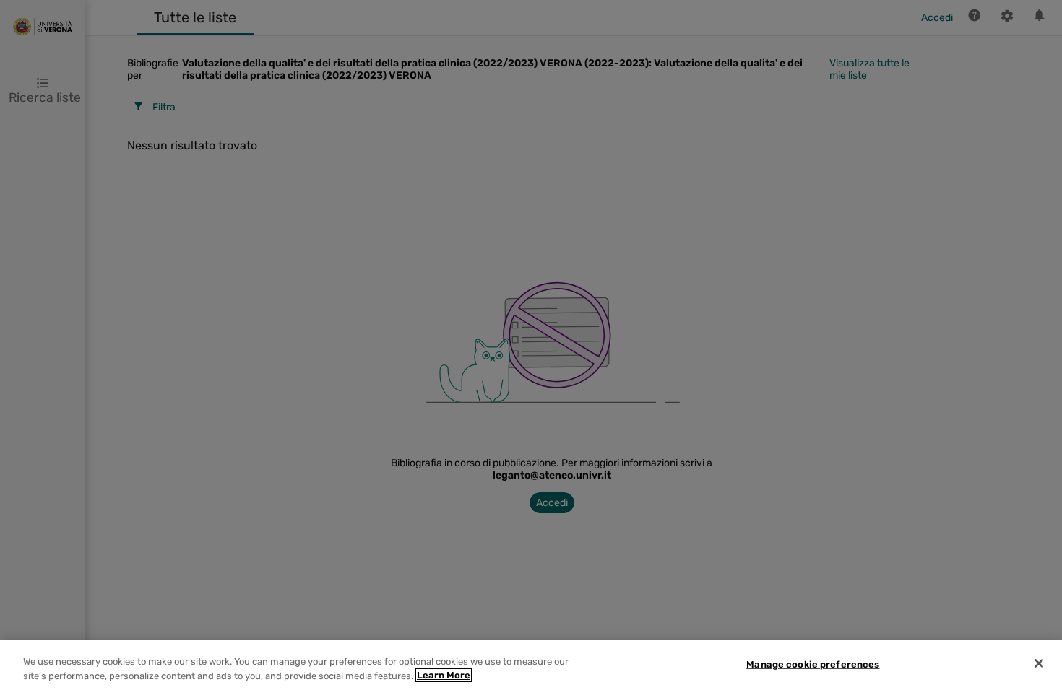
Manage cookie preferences (812, 664)
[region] (531, 665)
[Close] (1039, 663)
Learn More (443, 675)
